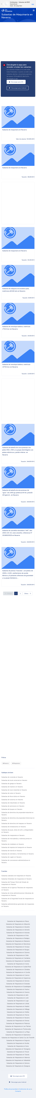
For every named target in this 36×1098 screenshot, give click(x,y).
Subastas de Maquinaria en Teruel (18, 1052)
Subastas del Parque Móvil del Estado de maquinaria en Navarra (15, 883)
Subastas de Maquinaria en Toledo (18, 1055)
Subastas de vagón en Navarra (11, 857)
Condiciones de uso (25, 1089)
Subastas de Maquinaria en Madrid (18, 1006)
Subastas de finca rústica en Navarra (13, 796)
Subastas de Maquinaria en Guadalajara (18, 987)
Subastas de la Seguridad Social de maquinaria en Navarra (17, 900)
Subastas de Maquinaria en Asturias (18, 933)
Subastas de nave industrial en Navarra (14, 790)
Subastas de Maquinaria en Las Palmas (18, 1026)
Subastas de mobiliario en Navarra (12, 844)
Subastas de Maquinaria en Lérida (18, 1004)
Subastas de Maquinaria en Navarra (18, 1018)
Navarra (6, 763)
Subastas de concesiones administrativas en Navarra (15, 861)
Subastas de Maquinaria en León (18, 998)
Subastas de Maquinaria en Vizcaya (18, 947)
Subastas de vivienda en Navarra (12, 777)
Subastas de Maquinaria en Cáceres (18, 952)
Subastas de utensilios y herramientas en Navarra (17, 854)
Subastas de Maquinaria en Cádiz (18, 955)
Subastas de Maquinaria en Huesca (18, 992)
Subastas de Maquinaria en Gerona (18, 981)
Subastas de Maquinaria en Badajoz (18, 938)
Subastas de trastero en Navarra (12, 787)
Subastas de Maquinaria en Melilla (18, 1012)
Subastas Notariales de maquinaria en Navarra (16, 879)
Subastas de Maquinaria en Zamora (18, 1063)
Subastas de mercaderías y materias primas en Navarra (16, 840)
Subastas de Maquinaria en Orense (18, 1021)
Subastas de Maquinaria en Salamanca (18, 1035)
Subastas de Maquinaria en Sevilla (18, 1043)
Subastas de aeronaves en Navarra (12, 806)
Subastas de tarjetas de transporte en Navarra (16, 847)
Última (26, 593)
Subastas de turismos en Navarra (12, 800)
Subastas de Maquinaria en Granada (18, 984)
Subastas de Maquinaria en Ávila (18, 935)
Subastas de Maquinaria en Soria (18, 1046)
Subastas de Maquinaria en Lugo (18, 1001)
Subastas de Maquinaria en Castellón (18, 961)
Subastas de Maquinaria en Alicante (18, 927)
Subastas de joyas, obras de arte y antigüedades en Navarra (17, 831)
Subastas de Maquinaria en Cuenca (18, 975)
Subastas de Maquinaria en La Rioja (18, 1032)
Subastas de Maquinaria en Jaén (18, 995)
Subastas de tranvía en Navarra (11, 851)
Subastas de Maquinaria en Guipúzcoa (18, 978)
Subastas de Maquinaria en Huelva (18, 989)
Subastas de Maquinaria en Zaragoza (18, 1066)
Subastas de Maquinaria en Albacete (18, 924)
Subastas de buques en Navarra (11, 809)
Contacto (18, 1091)
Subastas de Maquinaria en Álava (18, 921)
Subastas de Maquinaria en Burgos (18, 950)
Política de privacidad (10, 1089)
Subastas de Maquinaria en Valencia (18, 1057)
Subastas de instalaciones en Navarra (13, 827)
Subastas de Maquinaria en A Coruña (18, 972)
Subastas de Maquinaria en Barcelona (18, 944)
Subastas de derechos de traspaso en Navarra (16, 823)
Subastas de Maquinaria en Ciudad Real (18, 967)
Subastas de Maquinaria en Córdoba (18, 969)
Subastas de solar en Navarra (11, 793)
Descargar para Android (18, 88)
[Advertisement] (18, 41)
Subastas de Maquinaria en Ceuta (18, 964)
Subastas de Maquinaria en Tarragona (18, 1049)
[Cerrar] (1, 4)
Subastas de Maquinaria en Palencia (18, 1023)
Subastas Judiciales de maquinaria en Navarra (16, 876)
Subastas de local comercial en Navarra (14, 780)
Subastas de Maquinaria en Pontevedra (18, 1029)
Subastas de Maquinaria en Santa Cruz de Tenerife (18, 1038)
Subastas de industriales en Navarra (13, 803)
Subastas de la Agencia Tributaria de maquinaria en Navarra (17, 889)
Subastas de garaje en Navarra (11, 784)
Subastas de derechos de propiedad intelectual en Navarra (17, 819)
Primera (9, 593)
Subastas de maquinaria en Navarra (12, 835)
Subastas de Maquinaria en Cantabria (18, 958)
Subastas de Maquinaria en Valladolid (18, 1060)
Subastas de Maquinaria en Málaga (18, 1009)
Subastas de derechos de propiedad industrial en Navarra (17, 814)
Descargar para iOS (17, 82)
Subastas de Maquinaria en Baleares (18, 941)
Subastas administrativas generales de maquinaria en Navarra (17, 905)
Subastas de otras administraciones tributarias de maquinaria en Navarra (17, 894)
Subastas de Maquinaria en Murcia (18, 1015)
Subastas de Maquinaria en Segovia (18, 1040)
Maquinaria (16, 763)
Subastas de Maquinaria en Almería (18, 930)
